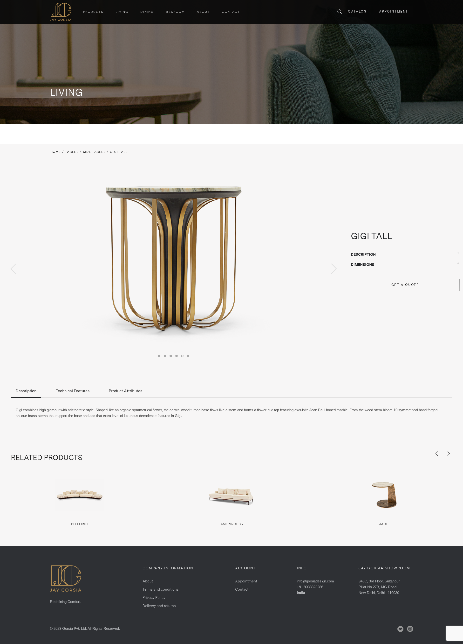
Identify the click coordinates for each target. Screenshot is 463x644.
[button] (159, 356)
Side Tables (94, 151)
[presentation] (13, 268)
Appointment (393, 11)
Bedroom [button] (175, 11)
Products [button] (93, 11)
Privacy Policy (154, 597)
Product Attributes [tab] (125, 391)
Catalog (357, 11)
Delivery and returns (159, 605)
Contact (231, 11)
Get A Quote (405, 285)
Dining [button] (147, 11)
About (203, 11)
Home (55, 151)
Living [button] (122, 11)
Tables (72, 151)
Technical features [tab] (72, 391)
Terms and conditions (161, 589)
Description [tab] (26, 391)
